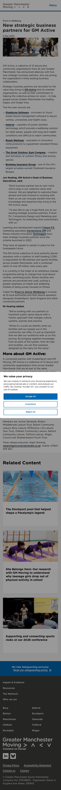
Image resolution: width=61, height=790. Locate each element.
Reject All (30, 412)
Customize (30, 404)
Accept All (30, 397)
